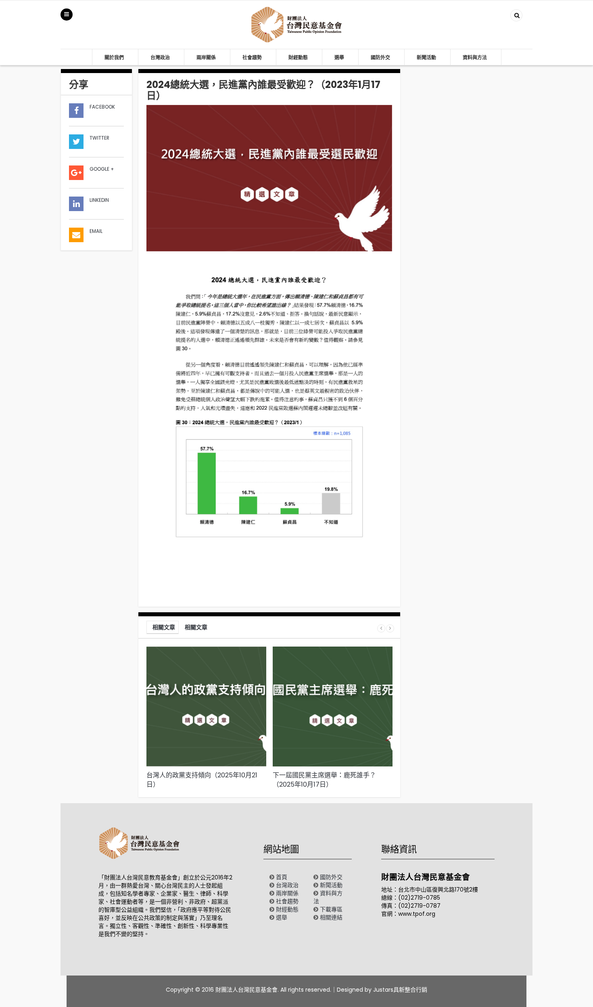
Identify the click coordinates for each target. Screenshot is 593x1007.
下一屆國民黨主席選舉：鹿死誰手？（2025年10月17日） (324, 779)
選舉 (339, 57)
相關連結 (331, 917)
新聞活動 (426, 57)
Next (390, 628)
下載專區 (331, 909)
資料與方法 (475, 57)
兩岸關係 (206, 57)
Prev (381, 628)
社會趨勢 (252, 57)
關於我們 (114, 57)
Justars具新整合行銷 (400, 990)
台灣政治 (160, 57)
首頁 (281, 877)
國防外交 (380, 57)
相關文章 (163, 627)
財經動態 (298, 57)
